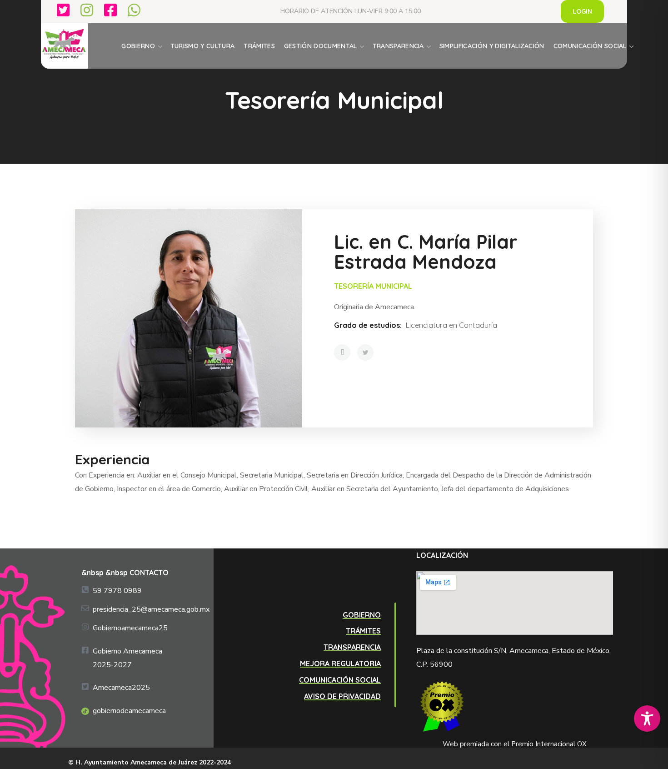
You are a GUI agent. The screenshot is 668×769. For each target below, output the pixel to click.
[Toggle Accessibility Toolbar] (647, 718)
